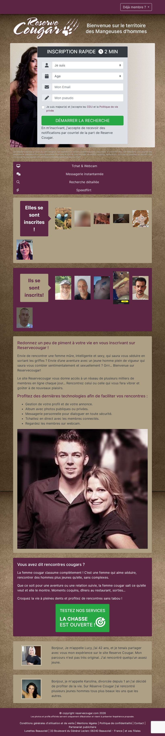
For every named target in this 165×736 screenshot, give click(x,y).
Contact (139, 723)
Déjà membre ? (135, 7)
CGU (90, 106)
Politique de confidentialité (116, 723)
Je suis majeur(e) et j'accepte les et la (82, 108)
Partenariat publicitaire (82, 727)
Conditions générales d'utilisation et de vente (47, 723)
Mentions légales (87, 723)
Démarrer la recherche (83, 120)
